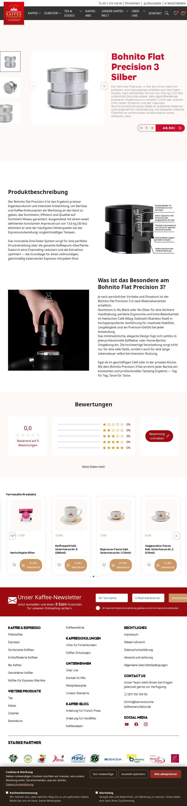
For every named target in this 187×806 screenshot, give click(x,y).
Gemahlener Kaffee (20, 673)
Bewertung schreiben (157, 436)
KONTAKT (134, 3)
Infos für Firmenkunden (81, 645)
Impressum (131, 634)
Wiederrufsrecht (134, 642)
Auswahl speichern (133, 774)
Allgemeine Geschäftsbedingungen (145, 665)
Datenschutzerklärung (138, 650)
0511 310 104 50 (112, 3)
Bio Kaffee (14, 665)
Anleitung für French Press (83, 710)
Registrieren (176, 3)
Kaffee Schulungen (78, 652)
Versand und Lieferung (138, 657)
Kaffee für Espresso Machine (26, 680)
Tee (10, 698)
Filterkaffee (15, 634)
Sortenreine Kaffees (21, 650)
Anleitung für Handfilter (81, 718)
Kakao (12, 705)
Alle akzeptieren (165, 774)
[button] (103, 88)
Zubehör (13, 713)
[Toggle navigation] (166, 13)
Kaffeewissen (74, 726)
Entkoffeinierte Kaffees (23, 657)
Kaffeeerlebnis (75, 627)
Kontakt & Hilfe (75, 678)
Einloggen (153, 3)
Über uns (72, 670)
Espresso (14, 642)
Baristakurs (15, 721)
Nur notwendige (103, 774)
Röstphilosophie (76, 685)
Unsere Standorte (77, 693)
